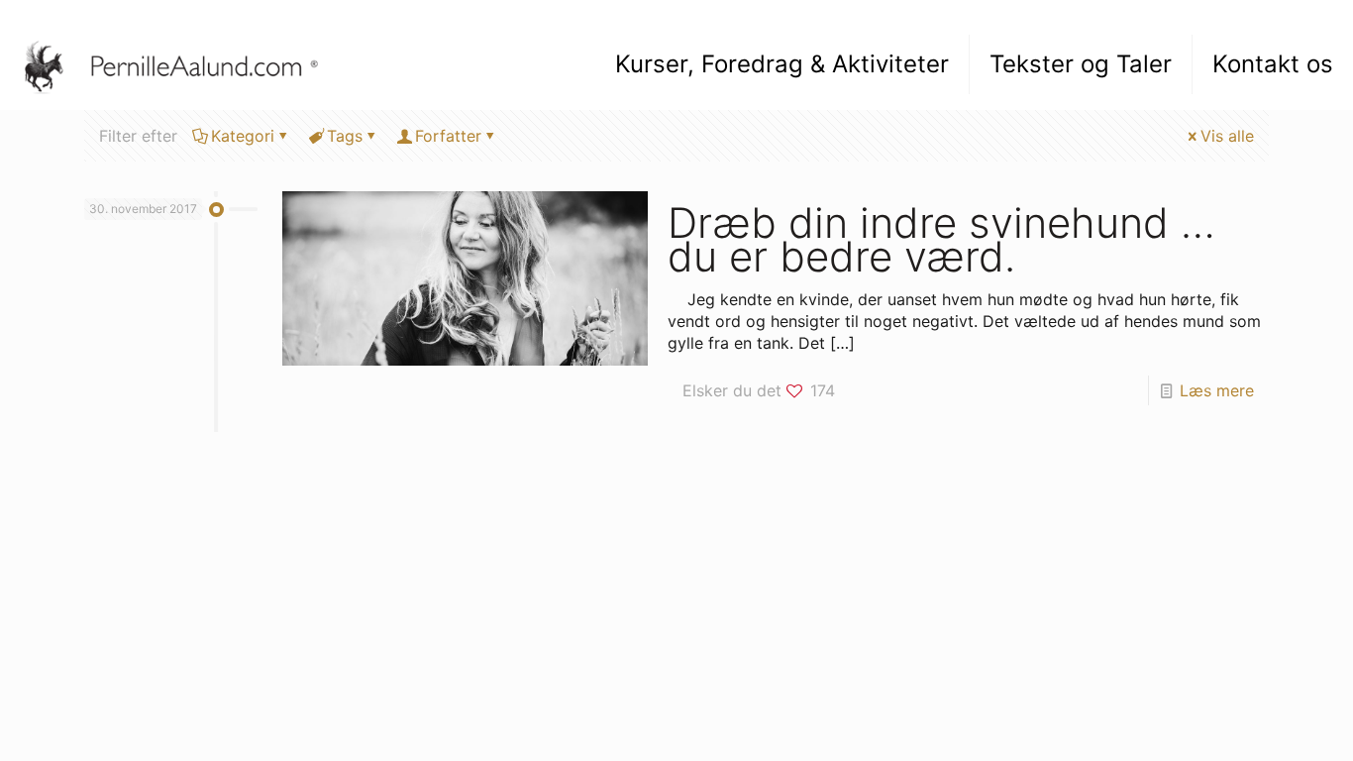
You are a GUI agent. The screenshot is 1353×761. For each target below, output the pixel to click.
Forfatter (448, 136)
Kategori (242, 136)
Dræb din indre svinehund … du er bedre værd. (941, 239)
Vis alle (1227, 136)
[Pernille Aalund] (181, 64)
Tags (345, 136)
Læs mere (1217, 390)
